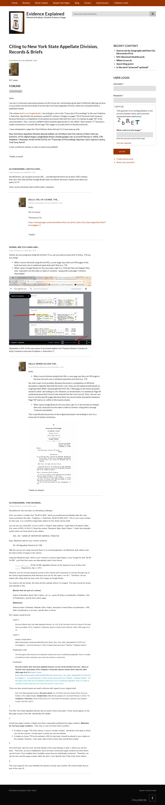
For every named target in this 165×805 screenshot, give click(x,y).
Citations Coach (121, 3)
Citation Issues (15, 91)
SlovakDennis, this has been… (25, 502)
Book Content (41, 3)
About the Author (147, 790)
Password (117, 95)
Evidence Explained (45, 13)
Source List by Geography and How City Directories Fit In (135, 52)
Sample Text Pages (61, 3)
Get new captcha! (124, 143)
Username (118, 84)
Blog (77, 3)
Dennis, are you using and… (24, 247)
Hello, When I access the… (42, 363)
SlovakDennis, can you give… (25, 169)
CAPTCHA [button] (119, 106)
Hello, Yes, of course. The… (43, 199)
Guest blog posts (125, 64)
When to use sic (124, 60)
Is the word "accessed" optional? (132, 67)
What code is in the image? (129, 130)
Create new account (124, 159)
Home (14, 3)
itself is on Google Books (30, 113)
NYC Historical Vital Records (130, 57)
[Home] (16, 22)
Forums (87, 3)
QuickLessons (102, 3)
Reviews (26, 3)
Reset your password (125, 162)
